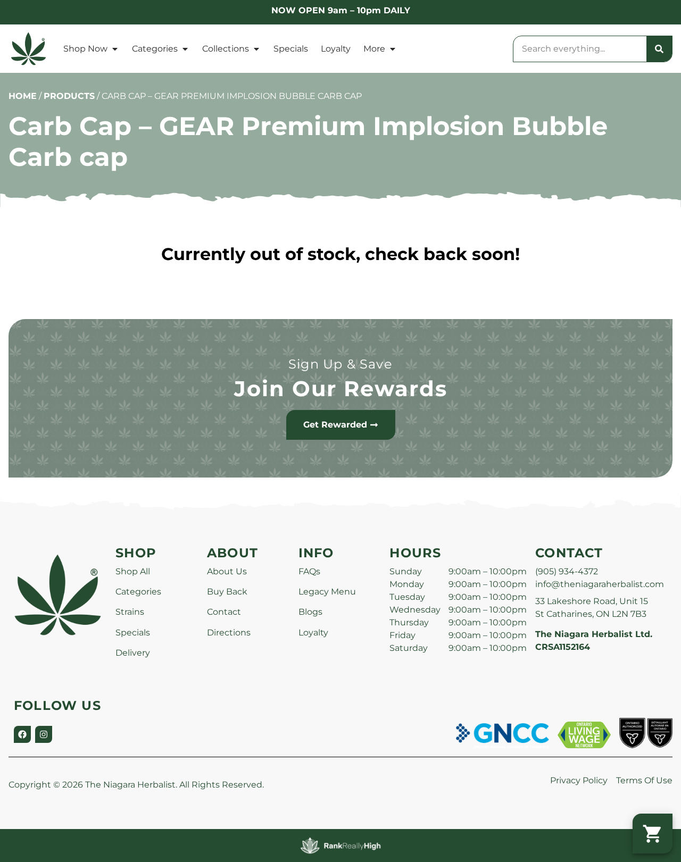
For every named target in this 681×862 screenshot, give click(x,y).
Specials (290, 49)
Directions (229, 632)
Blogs (310, 612)
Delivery (132, 653)
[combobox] (579, 49)
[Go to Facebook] (22, 734)
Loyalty (336, 49)
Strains (129, 612)
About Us (227, 571)
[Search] (659, 49)
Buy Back (227, 592)
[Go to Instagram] (43, 734)
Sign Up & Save (340, 364)
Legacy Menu (327, 592)
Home (23, 96)
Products (69, 96)
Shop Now (85, 49)
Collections (225, 49)
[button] (652, 833)
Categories (155, 49)
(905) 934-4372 (566, 571)
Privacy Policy (579, 780)
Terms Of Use (644, 780)
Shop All (132, 571)
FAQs (309, 571)
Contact (224, 612)
